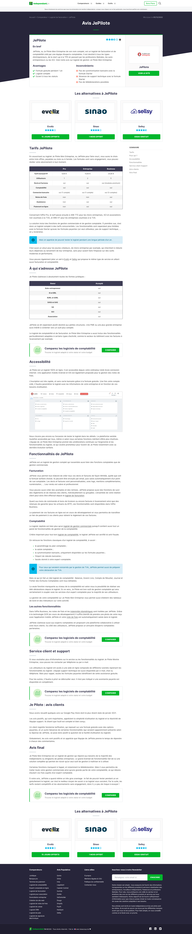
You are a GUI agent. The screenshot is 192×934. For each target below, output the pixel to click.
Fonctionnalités (135, 162)
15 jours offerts (50, 137)
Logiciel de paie (35, 913)
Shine (59, 879)
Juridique (32, 875)
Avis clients (134, 169)
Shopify (59, 903)
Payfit (59, 907)
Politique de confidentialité (94, 882)
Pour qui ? (133, 156)
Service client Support (138, 166)
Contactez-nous (90, 885)
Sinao (96, 126)
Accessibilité (134, 159)
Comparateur (42, 17)
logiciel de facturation (74, 495)
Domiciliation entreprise (37, 897)
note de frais (72, 617)
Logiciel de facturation (58, 17)
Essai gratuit (141, 137)
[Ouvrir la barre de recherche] (160, 3)
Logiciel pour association (38, 894)
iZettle (59, 894)
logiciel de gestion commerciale (78, 526)
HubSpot (60, 910)
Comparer (110, 350)
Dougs (59, 900)
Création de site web (36, 900)
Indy (58, 882)
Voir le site (144, 73)
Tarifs (131, 152)
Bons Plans (150, 3)
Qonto (59, 875)
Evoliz (50, 126)
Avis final (133, 172)
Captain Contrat (62, 888)
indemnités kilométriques (81, 611)
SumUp (59, 891)
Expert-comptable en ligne (39, 888)
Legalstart (60, 885)
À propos (87, 875)
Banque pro (33, 879)
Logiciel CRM (34, 910)
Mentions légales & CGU (93, 879)
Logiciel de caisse (35, 907)
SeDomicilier (61, 897)
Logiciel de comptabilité (38, 885)
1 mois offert (96, 137)
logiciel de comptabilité (68, 535)
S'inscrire (155, 877)
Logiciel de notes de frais (38, 903)
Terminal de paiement (37, 882)
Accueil (32, 17)
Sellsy (141, 126)
